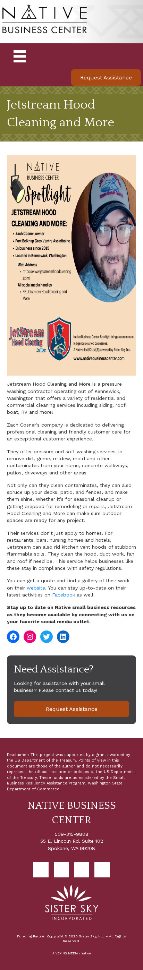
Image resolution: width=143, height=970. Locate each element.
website (36, 588)
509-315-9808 (72, 834)
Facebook (63, 595)
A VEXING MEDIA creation (71, 953)
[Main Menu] (19, 56)
